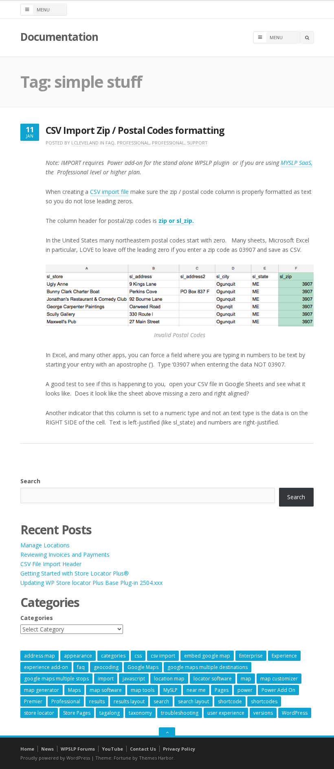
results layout (129, 701)
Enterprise (251, 655)
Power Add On (278, 690)
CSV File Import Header (50, 564)
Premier (33, 701)
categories (113, 655)
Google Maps (142, 667)
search (161, 701)
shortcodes (264, 701)
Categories (36, 618)
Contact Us (143, 749)
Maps (74, 690)
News (47, 749)
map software (106, 690)
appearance (78, 655)
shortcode (230, 701)
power (245, 690)
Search (30, 481)
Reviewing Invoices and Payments (65, 554)
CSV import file (109, 192)
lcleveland (85, 143)
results (97, 701)
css (138, 655)
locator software (212, 678)
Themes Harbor (156, 758)
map (246, 678)
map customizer (279, 678)
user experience (225, 712)
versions (263, 712)
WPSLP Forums (78, 749)
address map (39, 655)
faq (81, 667)
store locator (39, 712)
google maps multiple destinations (207, 667)
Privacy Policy (179, 749)
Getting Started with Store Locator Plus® (74, 573)
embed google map (207, 655)
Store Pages (76, 712)
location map (169, 678)
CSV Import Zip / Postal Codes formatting (135, 130)
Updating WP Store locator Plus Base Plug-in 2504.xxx (91, 583)
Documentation (59, 36)
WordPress (295, 712)
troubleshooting (179, 712)
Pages (222, 690)
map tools (142, 690)
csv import (163, 655)
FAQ (109, 143)
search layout (193, 701)
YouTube (112, 749)
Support (197, 143)
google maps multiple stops (56, 678)
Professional (133, 143)
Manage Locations (45, 545)
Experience (284, 655)
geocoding (106, 667)
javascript (134, 678)
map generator (41, 690)
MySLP (170, 690)
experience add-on (46, 667)
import (106, 678)
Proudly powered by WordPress (55, 758)
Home (27, 749)
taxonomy (140, 712)
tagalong (109, 712)
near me (196, 690)
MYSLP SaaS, (296, 163)
